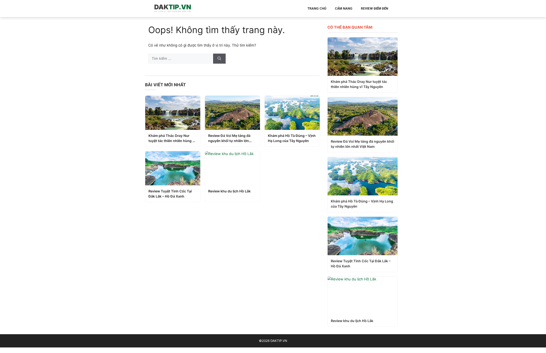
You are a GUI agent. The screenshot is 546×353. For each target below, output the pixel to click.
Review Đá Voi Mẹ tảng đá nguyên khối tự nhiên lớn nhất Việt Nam (229, 138)
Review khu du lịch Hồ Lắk (229, 191)
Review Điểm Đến (374, 8)
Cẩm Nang (343, 8)
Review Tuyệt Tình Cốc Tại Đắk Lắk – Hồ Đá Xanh (170, 193)
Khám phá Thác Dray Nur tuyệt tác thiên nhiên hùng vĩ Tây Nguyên (172, 138)
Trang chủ (316, 8)
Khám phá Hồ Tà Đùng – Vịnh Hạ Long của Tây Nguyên (292, 138)
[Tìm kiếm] (219, 59)
